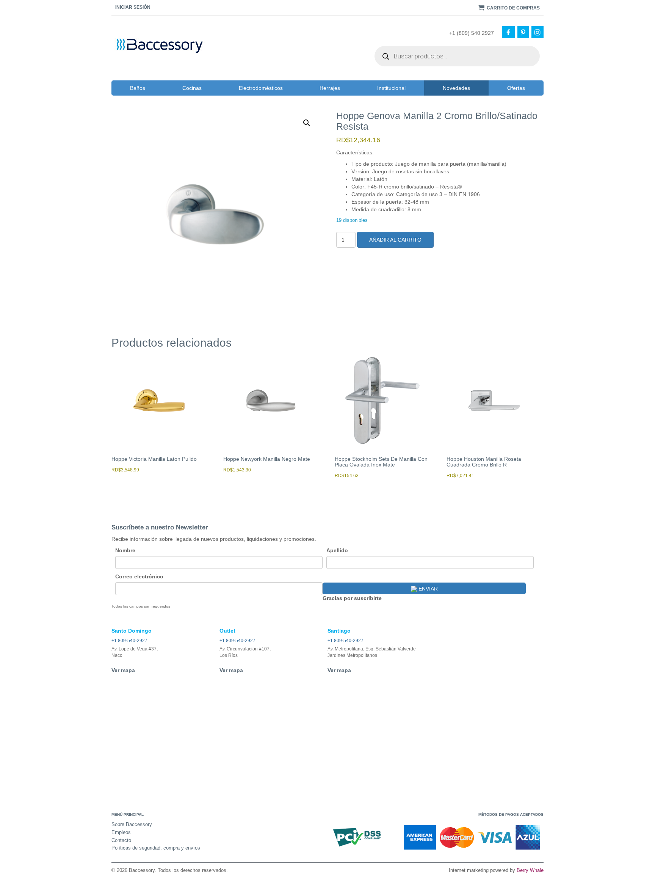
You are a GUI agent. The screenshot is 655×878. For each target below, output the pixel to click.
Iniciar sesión (132, 7)
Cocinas (192, 88)
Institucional (391, 88)
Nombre (125, 550)
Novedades (456, 88)
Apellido (337, 550)
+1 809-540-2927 (129, 640)
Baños (137, 88)
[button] (306, 123)
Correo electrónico (139, 576)
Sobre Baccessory (131, 824)
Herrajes (330, 88)
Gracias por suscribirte (352, 598)
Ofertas (516, 88)
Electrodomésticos (261, 88)
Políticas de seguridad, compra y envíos (155, 848)
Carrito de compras (513, 8)
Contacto (121, 840)
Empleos (121, 832)
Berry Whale (530, 870)
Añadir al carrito (395, 240)
